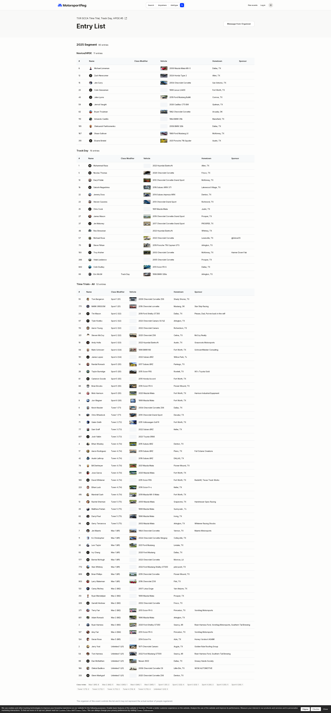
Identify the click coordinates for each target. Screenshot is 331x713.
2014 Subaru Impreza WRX (164, 194)
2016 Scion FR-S (146, 386)
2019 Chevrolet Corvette (149, 574)
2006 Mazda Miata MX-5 (180, 68)
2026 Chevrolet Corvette (163, 173)
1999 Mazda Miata (146, 400)
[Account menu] (270, 5)
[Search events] (182, 5)
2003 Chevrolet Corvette (163, 252)
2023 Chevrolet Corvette (163, 238)
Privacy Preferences (145, 710)
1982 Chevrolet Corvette (180, 112)
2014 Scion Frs (145, 639)
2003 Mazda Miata (146, 523)
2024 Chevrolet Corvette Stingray (153, 538)
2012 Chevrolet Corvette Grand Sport (168, 180)
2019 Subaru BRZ (146, 451)
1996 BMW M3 (145, 350)
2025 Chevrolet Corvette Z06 (151, 675)
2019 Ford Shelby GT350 (149, 313)
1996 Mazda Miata (146, 516)
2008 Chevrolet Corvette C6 (151, 668)
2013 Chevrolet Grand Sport (164, 202)
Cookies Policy (65, 710)
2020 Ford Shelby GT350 (149, 625)
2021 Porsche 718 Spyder (180, 141)
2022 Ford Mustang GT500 (150, 654)
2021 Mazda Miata (146, 465)
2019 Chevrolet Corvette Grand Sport (169, 216)
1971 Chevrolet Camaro (148, 646)
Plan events (252, 5)
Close (325, 709)
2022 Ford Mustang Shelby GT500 (153, 567)
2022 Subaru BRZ (146, 357)
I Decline (315, 709)
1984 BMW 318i (176, 119)
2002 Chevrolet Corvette (149, 603)
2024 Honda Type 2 (178, 75)
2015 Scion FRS (145, 371)
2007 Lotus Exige (146, 589)
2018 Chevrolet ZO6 (147, 581)
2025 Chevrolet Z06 (147, 335)
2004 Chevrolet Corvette (180, 83)
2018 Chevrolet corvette (149, 306)
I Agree (305, 709)
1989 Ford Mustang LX (179, 133)
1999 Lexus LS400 (177, 90)
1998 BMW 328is (160, 274)
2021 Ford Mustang (147, 545)
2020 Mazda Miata (146, 393)
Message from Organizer (239, 24)
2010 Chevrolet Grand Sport (150, 415)
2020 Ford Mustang (147, 552)
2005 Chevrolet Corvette (163, 260)
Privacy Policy (80, 710)
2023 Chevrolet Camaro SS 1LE (152, 321)
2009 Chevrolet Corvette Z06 (151, 299)
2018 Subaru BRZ (146, 458)
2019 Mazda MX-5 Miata (149, 494)
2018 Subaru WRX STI (162, 187)
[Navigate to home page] (72, 5)
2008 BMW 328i (176, 126)
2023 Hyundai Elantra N (162, 166)
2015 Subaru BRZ (146, 444)
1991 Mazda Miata (160, 209)
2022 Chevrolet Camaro (149, 328)
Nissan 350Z (144, 661)
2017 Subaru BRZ (146, 364)
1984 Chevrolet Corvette (149, 531)
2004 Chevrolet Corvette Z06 (151, 408)
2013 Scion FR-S (160, 267)
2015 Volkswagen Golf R (149, 422)
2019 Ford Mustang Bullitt (180, 97)
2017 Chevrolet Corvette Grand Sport (169, 223)
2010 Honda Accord (147, 379)
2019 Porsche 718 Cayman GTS (166, 245)
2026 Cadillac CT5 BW (179, 104)
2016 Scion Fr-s (145, 487)
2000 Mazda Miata (147, 502)
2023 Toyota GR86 (147, 437)
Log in (263, 5)
